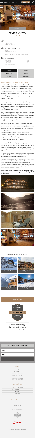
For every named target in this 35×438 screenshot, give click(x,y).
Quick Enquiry (26, 2)
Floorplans (9, 73)
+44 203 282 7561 (17, 371)
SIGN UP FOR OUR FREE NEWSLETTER (17, 345)
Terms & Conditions (17, 409)
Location (9, 76)
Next (34, 15)
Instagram (17, 391)
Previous (0, 17)
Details (26, 70)
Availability (26, 76)
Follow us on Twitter (17, 389)
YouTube (17, 393)
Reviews (26, 73)
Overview (9, 70)
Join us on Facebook (17, 387)
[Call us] (32, 2)
